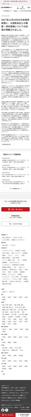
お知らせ (16, 11)
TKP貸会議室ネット (7, 11)
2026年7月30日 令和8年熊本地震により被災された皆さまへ (16, 1)
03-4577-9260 (24, 415)
